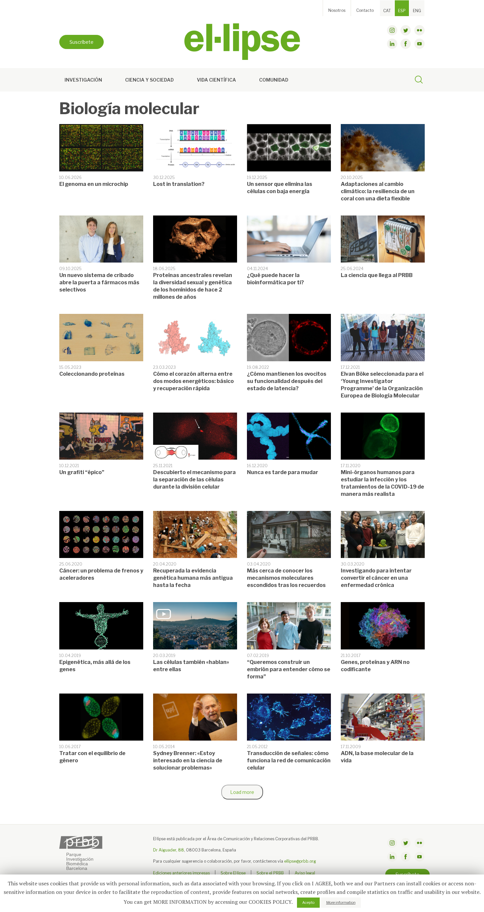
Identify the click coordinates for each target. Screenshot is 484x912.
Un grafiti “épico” (81, 472)
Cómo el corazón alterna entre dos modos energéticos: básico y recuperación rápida (193, 381)
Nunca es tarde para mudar (282, 472)
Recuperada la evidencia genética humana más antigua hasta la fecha (193, 578)
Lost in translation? (178, 184)
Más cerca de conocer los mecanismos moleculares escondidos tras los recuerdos (286, 578)
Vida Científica (216, 80)
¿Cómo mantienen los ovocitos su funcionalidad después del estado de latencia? (286, 381)
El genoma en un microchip (93, 184)
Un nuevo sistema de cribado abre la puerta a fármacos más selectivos (99, 282)
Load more (242, 792)
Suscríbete (81, 42)
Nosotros (336, 10)
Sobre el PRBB (270, 873)
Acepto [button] (308, 902)
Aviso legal (305, 873)
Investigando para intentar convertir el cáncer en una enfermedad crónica (376, 578)
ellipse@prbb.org (300, 861)
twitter (405, 30)
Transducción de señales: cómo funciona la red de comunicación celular (289, 760)
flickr (419, 30)
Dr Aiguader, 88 (168, 850)
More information (341, 902)
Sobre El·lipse (233, 873)
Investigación (83, 80)
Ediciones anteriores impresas (181, 873)
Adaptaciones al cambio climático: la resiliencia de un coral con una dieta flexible (378, 191)
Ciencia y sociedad (149, 80)
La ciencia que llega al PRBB (377, 275)
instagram (392, 30)
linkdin (392, 43)
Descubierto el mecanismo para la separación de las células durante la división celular (194, 479)
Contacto (365, 10)
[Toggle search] (419, 80)
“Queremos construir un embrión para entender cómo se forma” (288, 669)
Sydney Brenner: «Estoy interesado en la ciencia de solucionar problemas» (187, 760)
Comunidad (273, 80)
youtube (419, 43)
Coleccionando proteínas (91, 374)
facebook (405, 43)
